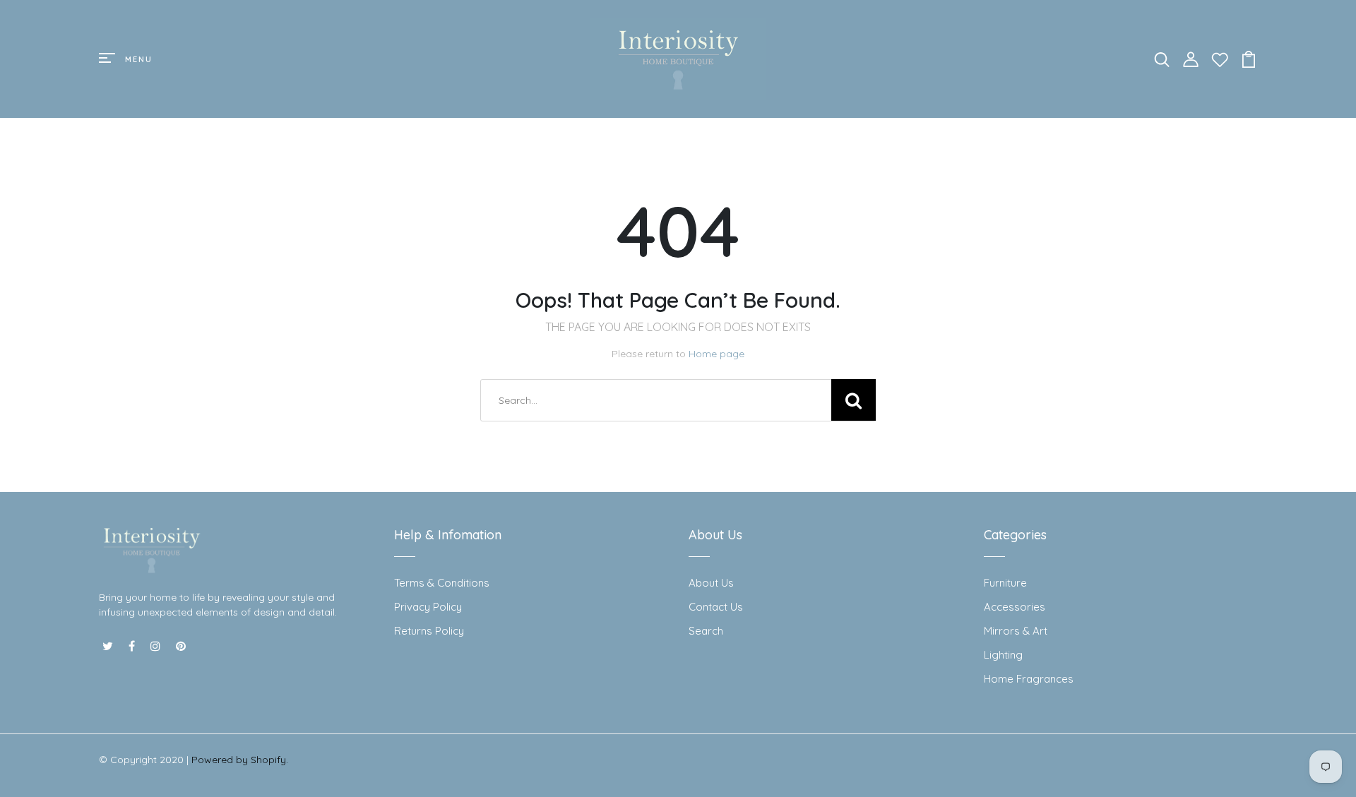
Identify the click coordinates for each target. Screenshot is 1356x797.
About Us (711, 582)
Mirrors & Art (1015, 630)
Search (706, 630)
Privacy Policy (428, 606)
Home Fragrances (1029, 678)
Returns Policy (429, 630)
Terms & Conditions (441, 582)
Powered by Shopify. (239, 759)
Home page (716, 353)
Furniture (1005, 582)
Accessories (1014, 606)
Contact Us (716, 606)
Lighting (1003, 654)
